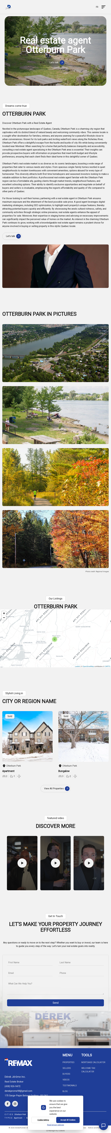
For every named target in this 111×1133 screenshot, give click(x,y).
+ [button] (4, 613)
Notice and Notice (95, 1128)
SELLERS (67, 1068)
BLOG (65, 1091)
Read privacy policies (55, 1125)
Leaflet (77, 666)
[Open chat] (103, 1125)
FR (97, 7)
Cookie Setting (43, 1120)
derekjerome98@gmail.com (18, 1091)
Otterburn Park (20, 1114)
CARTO (107, 666)
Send (56, 1002)
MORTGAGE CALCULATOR (93, 1062)
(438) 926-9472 (13, 1086)
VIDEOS (66, 1080)
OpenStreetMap (88, 666)
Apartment (18, 1118)
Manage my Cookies (56, 1131)
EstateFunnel (20, 1128)
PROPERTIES (68, 1062)
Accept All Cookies (67, 1120)
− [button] (4, 617)
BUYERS (66, 1074)
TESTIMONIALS (70, 1085)
